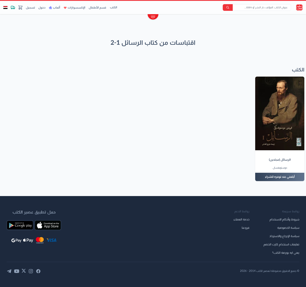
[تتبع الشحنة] (13, 7)
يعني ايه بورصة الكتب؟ (285, 252)
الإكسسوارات (76, 7)
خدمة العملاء (241, 219)
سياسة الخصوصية (288, 227)
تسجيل (30, 7)
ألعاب (56, 7)
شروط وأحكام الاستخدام (284, 219)
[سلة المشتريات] (20, 7)
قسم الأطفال (97, 7)
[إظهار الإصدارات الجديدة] (153, 17)
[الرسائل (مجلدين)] (279, 113)
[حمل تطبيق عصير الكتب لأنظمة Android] (20, 225)
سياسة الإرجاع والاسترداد (284, 236)
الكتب (113, 7)
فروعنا (245, 227)
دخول (41, 7)
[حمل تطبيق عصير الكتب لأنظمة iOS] (48, 225)
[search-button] (228, 7)
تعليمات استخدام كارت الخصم (281, 244)
